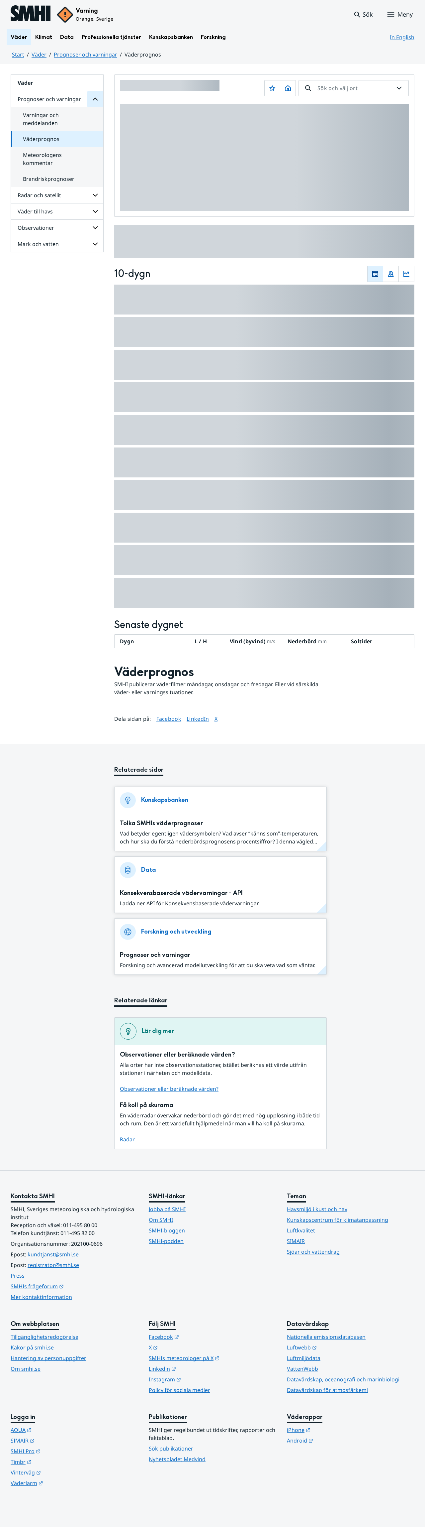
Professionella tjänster (111, 37)
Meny (405, 14)
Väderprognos (41, 139)
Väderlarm (59, 1483)
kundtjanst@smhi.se (53, 1254)
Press (18, 1275)
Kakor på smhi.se (32, 1347)
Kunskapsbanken (171, 37)
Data (67, 37)
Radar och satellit (39, 195)
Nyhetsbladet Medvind (177, 1459)
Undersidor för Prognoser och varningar (95, 99)
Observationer (36, 227)
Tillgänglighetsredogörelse (44, 1336)
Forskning (213, 37)
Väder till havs (35, 211)
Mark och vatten (38, 244)
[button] (363, 14)
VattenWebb (302, 1368)
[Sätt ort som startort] (288, 88)
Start (18, 54)
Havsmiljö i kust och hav (317, 1209)
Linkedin (195, 1368)
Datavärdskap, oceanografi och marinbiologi (343, 1379)
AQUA (54, 1430)
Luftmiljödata (303, 1358)
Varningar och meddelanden (41, 119)
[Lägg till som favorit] (272, 88)
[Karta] (391, 274)
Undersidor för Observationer (95, 228)
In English (402, 37)
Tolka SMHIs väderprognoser (161, 823)
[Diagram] (406, 274)
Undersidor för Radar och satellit (95, 195)
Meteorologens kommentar (42, 159)
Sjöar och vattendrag (313, 1251)
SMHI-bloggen (167, 1230)
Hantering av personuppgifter (48, 1358)
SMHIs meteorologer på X (212, 1358)
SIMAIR (296, 1241)
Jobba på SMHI (167, 1209)
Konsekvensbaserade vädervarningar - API (181, 893)
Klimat (43, 37)
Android (332, 1440)
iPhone (331, 1430)
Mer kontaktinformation (41, 1297)
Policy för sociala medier (179, 1390)
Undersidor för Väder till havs (95, 211)
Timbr (54, 1461)
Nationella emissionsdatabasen (326, 1336)
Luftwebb (334, 1347)
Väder (19, 37)
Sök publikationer (171, 1448)
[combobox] (353, 88)
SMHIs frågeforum (70, 1286)
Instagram (197, 1379)
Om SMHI (161, 1219)
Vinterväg (58, 1472)
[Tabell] (375, 274)
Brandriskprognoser (48, 179)
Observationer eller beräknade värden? (169, 1088)
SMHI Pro (58, 1451)
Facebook (169, 718)
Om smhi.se (26, 1368)
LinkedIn (198, 718)
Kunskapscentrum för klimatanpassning (337, 1219)
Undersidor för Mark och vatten (95, 244)
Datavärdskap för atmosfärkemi (327, 1390)
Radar (127, 1139)
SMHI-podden (166, 1241)
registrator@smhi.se (53, 1265)
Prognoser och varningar (85, 54)
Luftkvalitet (301, 1230)
